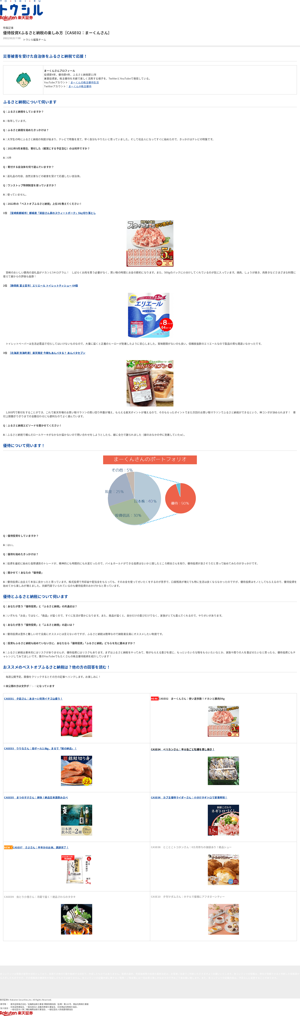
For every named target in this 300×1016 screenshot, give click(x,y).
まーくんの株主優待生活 (84, 82)
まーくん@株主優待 (80, 86)
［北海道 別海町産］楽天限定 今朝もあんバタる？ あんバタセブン (47, 353)
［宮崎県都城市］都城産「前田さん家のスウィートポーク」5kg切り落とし (53, 213)
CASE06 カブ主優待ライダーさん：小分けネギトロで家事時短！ (189, 797)
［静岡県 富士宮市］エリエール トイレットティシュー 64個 (44, 285)
